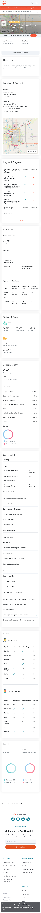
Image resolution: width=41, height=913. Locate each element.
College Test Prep (8, 862)
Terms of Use (7, 900)
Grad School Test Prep (10, 866)
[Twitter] (13, 819)
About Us (25, 891)
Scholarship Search (28, 869)
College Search (26, 862)
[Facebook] (18, 819)
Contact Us (25, 894)
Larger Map (32, 151)
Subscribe (20, 847)
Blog (23, 901)
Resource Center (27, 872)
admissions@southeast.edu (17, 106)
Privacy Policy (7, 897)
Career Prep (6, 869)
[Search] (33, 2)
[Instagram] (28, 819)
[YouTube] (23, 819)
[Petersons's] (4, 3)
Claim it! (33, 35)
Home (3, 8)
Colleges (9, 8)
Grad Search (26, 866)
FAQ (23, 897)
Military (5, 872)
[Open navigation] (37, 2)
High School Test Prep (9, 876)
